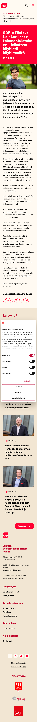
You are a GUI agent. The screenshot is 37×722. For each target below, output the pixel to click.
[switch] (32, 361)
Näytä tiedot (27, 381)
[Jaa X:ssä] (10, 300)
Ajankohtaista (13, 13)
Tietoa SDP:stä (9, 608)
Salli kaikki (18, 387)
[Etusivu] (4, 13)
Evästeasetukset (18, 667)
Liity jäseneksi (9, 628)
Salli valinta (18, 392)
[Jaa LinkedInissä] (16, 300)
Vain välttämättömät (18, 398)
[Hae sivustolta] (26, 5)
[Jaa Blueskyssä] (27, 300)
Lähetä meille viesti (11, 592)
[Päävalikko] (33, 5)
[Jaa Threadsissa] (21, 300)
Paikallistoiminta (10, 616)
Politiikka (7, 612)
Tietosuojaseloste (18, 663)
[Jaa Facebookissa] (5, 300)
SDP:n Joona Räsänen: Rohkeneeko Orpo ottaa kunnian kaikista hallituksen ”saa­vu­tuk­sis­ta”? (18, 452)
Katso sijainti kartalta (12, 570)
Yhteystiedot (8, 596)
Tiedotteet (7, 641)
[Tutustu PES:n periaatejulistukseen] (18, 691)
